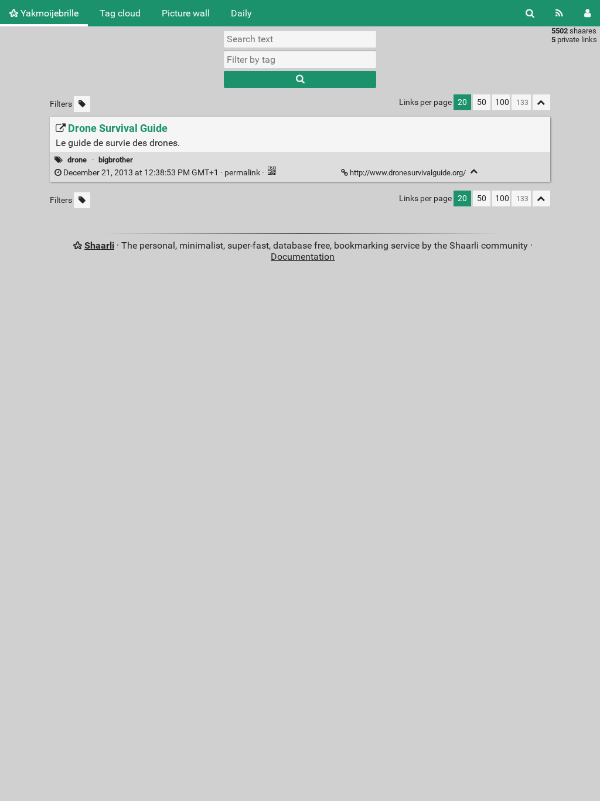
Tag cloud (120, 13)
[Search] (530, 13)
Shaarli (99, 245)
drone (77, 159)
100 (502, 102)
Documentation (303, 256)
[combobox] (300, 59)
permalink (162, 173)
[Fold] (474, 171)
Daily (241, 13)
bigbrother (115, 159)
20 (462, 102)
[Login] (587, 13)
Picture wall (186, 13)
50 (481, 102)
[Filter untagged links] (82, 104)
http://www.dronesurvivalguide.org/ (408, 172)
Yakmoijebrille (48, 13)
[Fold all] (541, 102)
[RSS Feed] (559, 13)
